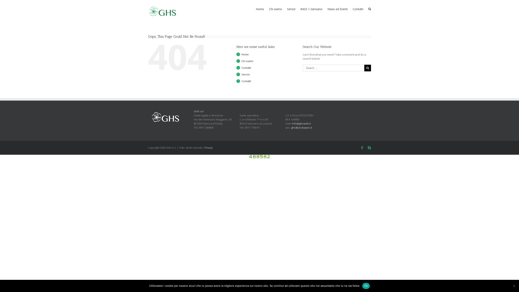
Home (260, 9)
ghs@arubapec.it (301, 127)
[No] (514, 286)
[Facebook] (362, 147)
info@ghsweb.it (301, 123)
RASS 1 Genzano (311, 9)
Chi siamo (275, 9)
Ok (366, 285)
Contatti (358, 9)
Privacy (209, 147)
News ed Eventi (337, 9)
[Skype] (369, 147)
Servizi (291, 9)
